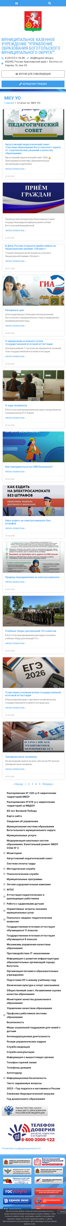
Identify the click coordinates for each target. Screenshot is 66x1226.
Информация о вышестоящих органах (30, 1057)
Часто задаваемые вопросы (24, 1083)
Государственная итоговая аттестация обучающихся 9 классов (31, 937)
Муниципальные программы (24, 879)
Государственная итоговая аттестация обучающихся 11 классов (31, 928)
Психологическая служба (23, 873)
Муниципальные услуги (21, 835)
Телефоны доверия (19, 1067)
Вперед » (48, 784)
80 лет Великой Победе (22, 810)
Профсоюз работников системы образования (27, 1015)
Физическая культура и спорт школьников (33, 985)
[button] (16, 3)
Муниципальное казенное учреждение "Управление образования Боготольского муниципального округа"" (31, 46)
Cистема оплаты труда (21, 863)
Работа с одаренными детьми (25, 903)
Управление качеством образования (29, 1008)
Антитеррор (14, 1072)
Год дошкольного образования (26, 1098)
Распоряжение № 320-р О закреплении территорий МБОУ (31, 794)
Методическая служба (21, 868)
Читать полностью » (15, 169)
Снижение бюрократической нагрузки (30, 1093)
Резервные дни (14, 310)
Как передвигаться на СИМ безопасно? (29, 466)
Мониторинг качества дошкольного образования (29, 1001)
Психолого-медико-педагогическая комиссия (29, 919)
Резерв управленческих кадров (26, 1041)
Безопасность (15, 1022)
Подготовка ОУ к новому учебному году (31, 979)
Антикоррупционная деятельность (28, 1036)
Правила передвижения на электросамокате (32, 577)
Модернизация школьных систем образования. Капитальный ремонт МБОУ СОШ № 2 (32, 844)
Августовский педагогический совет (29, 858)
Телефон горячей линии (22, 1062)
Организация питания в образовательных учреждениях (32, 973)
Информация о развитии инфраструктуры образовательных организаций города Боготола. (33, 962)
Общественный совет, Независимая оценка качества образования (34, 992)
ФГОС (10, 889)
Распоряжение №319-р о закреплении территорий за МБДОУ (31, 803)
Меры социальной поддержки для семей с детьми (33, 1029)
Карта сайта (14, 816)
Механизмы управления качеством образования (28, 946)
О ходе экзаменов (16, 405)
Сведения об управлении (22, 821)
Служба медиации (18, 1046)
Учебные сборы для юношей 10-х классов (30, 631)
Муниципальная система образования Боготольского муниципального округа (31, 828)
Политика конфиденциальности (21, 1148)
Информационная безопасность (26, 1078)
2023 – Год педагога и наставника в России (33, 1088)
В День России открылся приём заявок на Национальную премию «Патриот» (30, 247)
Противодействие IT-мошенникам (28, 953)
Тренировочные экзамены (21, 756)
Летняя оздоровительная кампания (29, 884)
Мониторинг (14, 853)
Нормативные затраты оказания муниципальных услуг (27, 910)
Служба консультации (20, 1051)
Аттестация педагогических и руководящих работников (25, 896)
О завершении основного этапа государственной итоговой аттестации (29, 342)
